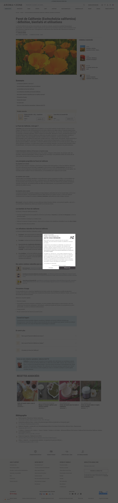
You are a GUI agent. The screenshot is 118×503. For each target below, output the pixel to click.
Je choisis (51, 267)
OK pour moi (67, 267)
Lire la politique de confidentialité (50, 263)
